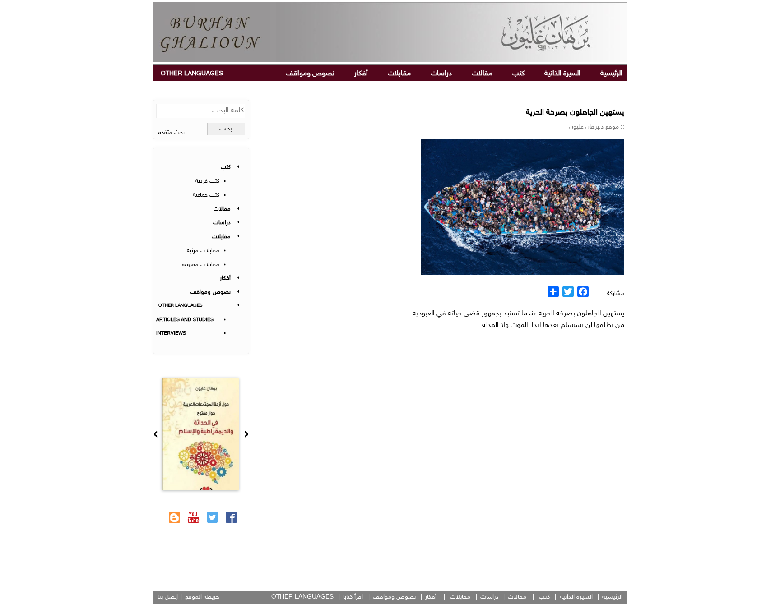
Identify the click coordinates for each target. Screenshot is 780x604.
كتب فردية (207, 181)
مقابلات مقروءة (200, 264)
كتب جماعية (206, 195)
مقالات (482, 73)
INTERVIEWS (171, 334)
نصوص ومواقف (310, 73)
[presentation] (246, 435)
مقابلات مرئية (203, 250)
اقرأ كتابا (353, 597)
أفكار (361, 73)
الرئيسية (611, 73)
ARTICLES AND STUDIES (185, 320)
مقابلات (399, 73)
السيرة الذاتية (562, 73)
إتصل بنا (168, 597)
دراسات (441, 73)
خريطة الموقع (202, 597)
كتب (518, 73)
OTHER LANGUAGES (192, 74)
